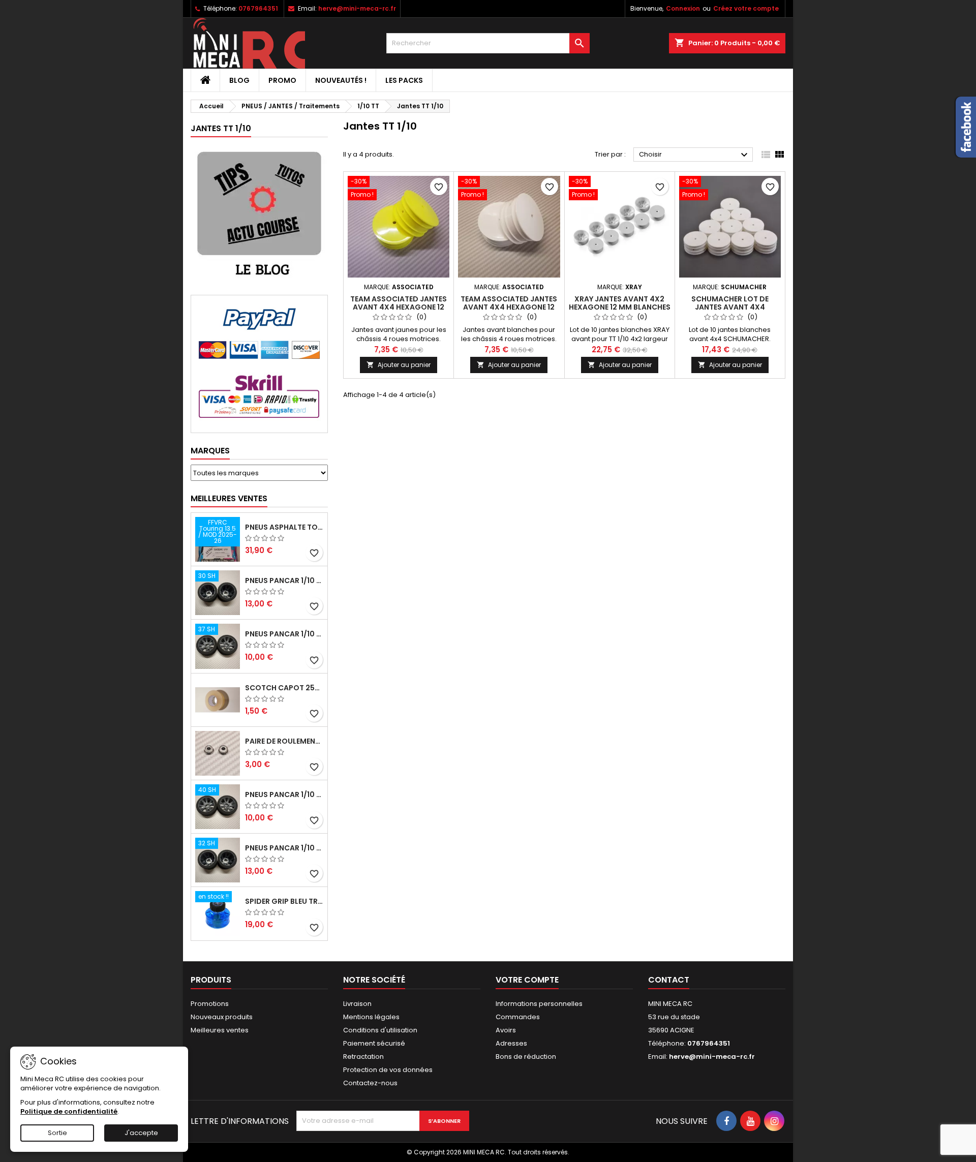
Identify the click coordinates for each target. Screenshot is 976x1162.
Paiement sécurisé (374, 1043)
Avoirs (506, 1030)
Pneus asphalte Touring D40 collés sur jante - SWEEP (284, 527)
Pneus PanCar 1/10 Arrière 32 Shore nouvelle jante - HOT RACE (284, 848)
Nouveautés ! (341, 80)
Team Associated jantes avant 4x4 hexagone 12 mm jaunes (398, 307)
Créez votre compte (746, 8)
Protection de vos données (388, 1070)
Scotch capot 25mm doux (284, 688)
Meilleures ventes (220, 1030)
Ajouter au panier (399, 364)
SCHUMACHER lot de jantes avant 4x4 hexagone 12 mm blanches (730, 307)
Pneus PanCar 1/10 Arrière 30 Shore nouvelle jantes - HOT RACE (284, 580)
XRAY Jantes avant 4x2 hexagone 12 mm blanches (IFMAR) (619, 307)
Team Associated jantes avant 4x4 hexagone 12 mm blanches (509, 307)
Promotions (210, 1003)
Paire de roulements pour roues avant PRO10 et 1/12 (284, 741)
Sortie (57, 1133)
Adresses (511, 1043)
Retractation (363, 1056)
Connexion (683, 8)
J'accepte (141, 1133)
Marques (210, 450)
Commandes (518, 1017)
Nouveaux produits (222, 1017)
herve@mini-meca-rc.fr (357, 8)
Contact (668, 980)
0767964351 (258, 8)
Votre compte (527, 980)
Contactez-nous (370, 1083)
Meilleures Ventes (229, 498)
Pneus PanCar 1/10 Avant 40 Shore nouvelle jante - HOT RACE (284, 794)
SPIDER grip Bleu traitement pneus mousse (284, 901)
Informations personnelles (539, 1003)
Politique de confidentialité (68, 1111)
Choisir (694, 155)
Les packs (404, 80)
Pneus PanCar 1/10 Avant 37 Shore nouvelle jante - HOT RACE (284, 634)
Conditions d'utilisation (380, 1030)
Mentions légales (371, 1017)
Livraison (357, 1003)
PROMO (282, 80)
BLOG (239, 80)
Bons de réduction (526, 1056)
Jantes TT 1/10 (221, 128)
